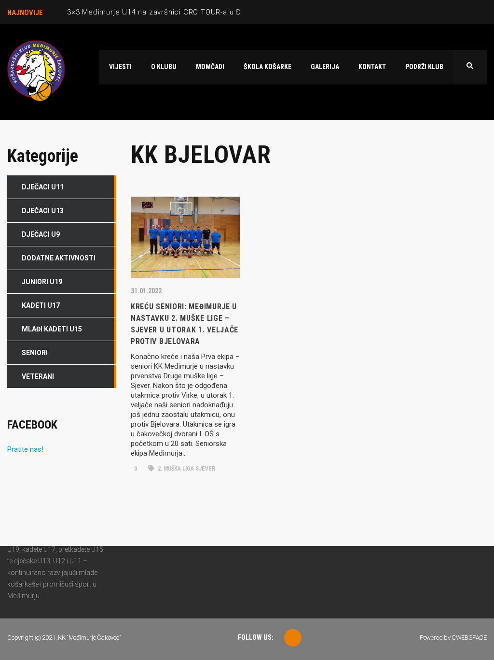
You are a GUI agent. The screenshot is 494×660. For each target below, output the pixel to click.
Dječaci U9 (41, 234)
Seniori (35, 353)
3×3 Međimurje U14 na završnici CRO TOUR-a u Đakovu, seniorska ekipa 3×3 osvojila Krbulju (230, 12)
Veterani (38, 376)
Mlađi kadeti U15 (52, 329)
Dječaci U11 (43, 187)
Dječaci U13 (43, 211)
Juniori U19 (42, 282)
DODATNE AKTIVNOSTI (59, 258)
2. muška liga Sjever (185, 468)
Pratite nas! (25, 449)
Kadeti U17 (41, 305)
